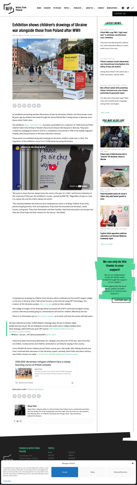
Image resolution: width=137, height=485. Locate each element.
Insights (47, 8)
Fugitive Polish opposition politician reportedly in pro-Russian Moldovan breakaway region (113, 236)
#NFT (51, 329)
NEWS (50, 452)
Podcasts (77, 8)
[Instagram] (21, 421)
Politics (111, 30)
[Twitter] (15, 421)
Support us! (120, 14)
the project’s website (45, 316)
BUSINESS (71, 458)
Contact (101, 8)
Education (34, 35)
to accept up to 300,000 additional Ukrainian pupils (57, 354)
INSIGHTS (71, 452)
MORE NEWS (105, 113)
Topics (66, 8)
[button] (133, 463)
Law (101, 30)
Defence (115, 149)
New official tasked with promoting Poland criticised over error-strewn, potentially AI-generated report (114, 90)
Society (41, 35)
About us (89, 8)
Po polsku (57, 8)
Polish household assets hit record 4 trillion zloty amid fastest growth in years (113, 196)
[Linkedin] (18, 421)
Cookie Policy (7, 481)
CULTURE (51, 458)
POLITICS (51, 455)
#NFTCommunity (67, 329)
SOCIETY (71, 455)
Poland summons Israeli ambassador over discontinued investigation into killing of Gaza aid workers (114, 64)
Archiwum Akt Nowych (35, 389)
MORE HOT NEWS (107, 244)
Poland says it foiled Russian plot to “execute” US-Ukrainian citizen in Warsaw (113, 156)
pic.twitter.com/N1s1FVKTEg (19, 332)
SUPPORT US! (121, 300)
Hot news (121, 149)
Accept (64, 472)
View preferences (120, 472)
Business (103, 85)
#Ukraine (57, 329)
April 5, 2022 (51, 334)
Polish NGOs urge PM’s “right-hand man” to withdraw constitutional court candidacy (113, 35)
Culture (26, 35)
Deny (93, 472)
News (39, 8)
